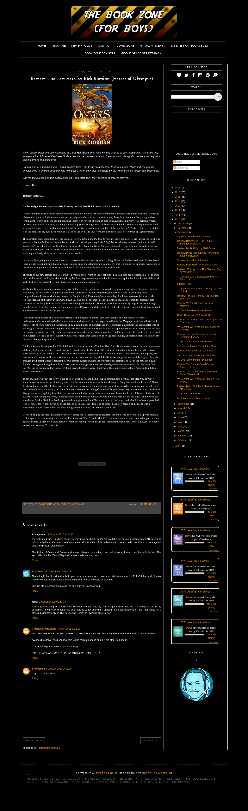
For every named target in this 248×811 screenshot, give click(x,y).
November (183, 228)
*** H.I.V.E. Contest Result (190, 393)
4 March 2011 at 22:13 (68, 628)
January (182, 440)
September (183, 403)
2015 (178, 196)
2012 (178, 210)
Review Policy (81, 45)
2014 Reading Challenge (195, 561)
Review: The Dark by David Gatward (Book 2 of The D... (196, 365)
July (179, 413)
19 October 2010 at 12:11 (62, 571)
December (183, 223)
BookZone (37, 571)
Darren (189, 474)
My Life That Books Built (189, 45)
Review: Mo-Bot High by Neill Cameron (197, 248)
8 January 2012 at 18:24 (58, 668)
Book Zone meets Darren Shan (193, 398)
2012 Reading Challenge (195, 622)
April (180, 426)
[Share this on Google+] (155, 504)
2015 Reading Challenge (195, 530)
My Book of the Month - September (195, 359)
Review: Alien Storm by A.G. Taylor (195, 350)
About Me (59, 45)
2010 (178, 219)
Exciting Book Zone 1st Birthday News (197, 346)
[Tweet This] (150, 504)
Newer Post (34, 741)
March (181, 431)
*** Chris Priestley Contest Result (194, 310)
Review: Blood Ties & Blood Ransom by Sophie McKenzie (198, 254)
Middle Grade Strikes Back (141, 53)
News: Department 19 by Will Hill (194, 315)
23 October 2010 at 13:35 (52, 601)
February (182, 435)
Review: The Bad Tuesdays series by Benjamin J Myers (196, 335)
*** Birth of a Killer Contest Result (194, 341)
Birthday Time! (184, 284)
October (181, 232)
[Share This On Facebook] (141, 504)
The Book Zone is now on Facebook (196, 355)
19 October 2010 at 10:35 (59, 534)
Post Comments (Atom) (49, 748)
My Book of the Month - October (193, 236)
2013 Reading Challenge (195, 591)
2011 (178, 215)
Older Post (151, 741)
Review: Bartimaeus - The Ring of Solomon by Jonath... (194, 242)
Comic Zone (125, 45)
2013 (178, 206)
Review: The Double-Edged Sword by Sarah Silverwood (197, 373)
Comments (182, 168)
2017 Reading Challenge (195, 469)
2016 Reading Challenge (195, 499)
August (181, 408)
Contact (104, 45)
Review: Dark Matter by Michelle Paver (197, 264)
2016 (178, 192)
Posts (179, 161)
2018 (178, 187)
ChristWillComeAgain (44, 628)
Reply (35, 560)
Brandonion (38, 668)
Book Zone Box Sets (100, 53)
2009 (178, 446)
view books (213, 488)
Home (42, 45)
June (180, 417)
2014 (178, 201)
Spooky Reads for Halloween (192, 260)
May (180, 422)
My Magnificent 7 (153, 45)
